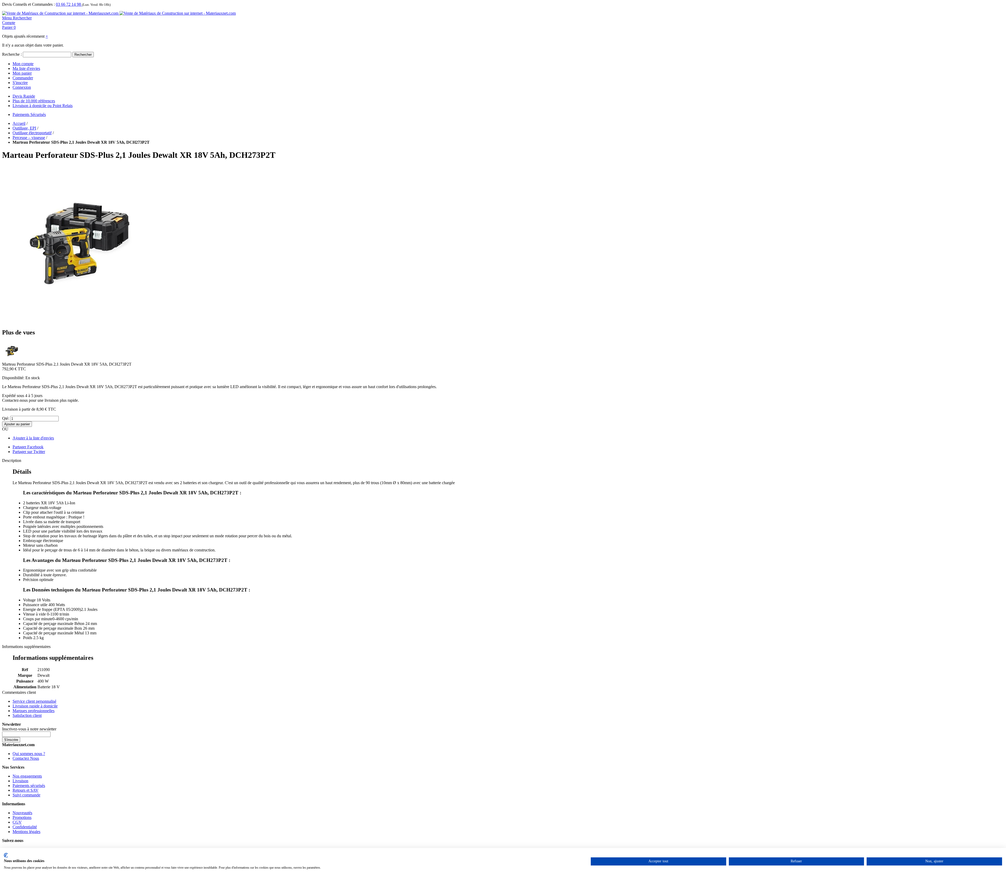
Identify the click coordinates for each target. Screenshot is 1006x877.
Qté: (5, 418)
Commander (23, 78)
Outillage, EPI (24, 128)
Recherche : (12, 54)
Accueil (19, 123)
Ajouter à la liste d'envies (33, 438)
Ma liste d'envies (26, 68)
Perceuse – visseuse (29, 137)
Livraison (20, 781)
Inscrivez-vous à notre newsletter (29, 729)
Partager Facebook (28, 447)
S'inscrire (20, 82)
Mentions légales (26, 831)
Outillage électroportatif (32, 133)
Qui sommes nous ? (29, 753)
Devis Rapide (24, 96)
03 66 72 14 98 (69, 4)
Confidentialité (25, 827)
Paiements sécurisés (29, 785)
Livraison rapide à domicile (35, 706)
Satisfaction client (27, 715)
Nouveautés (22, 813)
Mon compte (23, 64)
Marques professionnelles (33, 710)
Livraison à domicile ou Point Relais (43, 105)
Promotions (22, 817)
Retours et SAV (26, 790)
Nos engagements (27, 776)
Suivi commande (26, 795)
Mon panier (22, 73)
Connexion (22, 87)
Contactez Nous (26, 758)
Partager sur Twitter (29, 451)
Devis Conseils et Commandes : (28, 4)
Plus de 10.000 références (34, 101)
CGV (17, 822)
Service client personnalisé (34, 701)
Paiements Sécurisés (29, 114)
